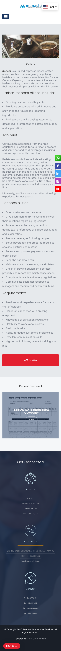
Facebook (32, 598)
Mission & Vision (30, 503)
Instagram (32, 608)
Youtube (32, 613)
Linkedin (32, 603)
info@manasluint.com (30, 561)
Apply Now (30, 360)
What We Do (31, 508)
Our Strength (30, 513)
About (30, 498)
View (31, 419)
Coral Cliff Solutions (36, 638)
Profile (10, 645)
